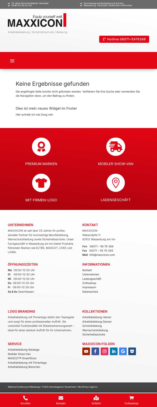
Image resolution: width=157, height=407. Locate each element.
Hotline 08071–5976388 (126, 39)
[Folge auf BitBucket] (132, 351)
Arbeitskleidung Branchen (24, 366)
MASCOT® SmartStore (22, 358)
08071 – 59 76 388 (102, 246)
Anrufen (25, 403)
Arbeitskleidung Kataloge (23, 349)
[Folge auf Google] (123, 351)
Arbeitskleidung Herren (96, 317)
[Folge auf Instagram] (104, 351)
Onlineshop (89, 283)
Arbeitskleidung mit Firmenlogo (27, 362)
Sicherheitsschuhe (93, 334)
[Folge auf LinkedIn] (114, 351)
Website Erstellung (17, 387)
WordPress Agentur (88, 387)
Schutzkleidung (92, 325)
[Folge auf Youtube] (86, 351)
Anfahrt (96, 403)
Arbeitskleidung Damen (97, 321)
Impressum (89, 287)
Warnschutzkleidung (95, 330)
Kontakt (87, 270)
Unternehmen (90, 274)
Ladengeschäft (91, 278)
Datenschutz (90, 291)
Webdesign (35, 387)
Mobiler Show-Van (19, 354)
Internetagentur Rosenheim (62, 387)
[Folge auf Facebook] (95, 351)
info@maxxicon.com (102, 254)
